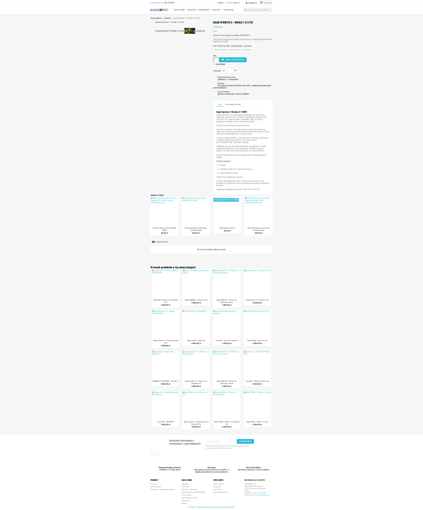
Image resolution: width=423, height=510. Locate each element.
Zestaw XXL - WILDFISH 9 (165, 421)
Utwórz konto (217, 489)
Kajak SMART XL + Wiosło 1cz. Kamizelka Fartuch (227, 382)
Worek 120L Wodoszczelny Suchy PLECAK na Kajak (259, 229)
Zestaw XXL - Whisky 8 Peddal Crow (257, 381)
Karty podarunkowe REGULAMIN (193, 492)
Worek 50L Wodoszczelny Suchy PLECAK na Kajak (196, 229)
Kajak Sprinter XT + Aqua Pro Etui (257, 300)
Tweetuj (229, 70)
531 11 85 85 (169, 3)
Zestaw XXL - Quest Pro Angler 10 (226, 340)
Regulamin (179, 10)
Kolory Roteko (187, 495)
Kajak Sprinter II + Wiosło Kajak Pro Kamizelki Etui (196, 422)
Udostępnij (224, 70)
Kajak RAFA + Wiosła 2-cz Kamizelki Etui (165, 301)
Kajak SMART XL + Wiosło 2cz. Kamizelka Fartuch (227, 301)
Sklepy (184, 503)
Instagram (157, 453)
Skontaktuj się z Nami (189, 498)
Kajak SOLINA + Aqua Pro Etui (257, 340)
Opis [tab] (220, 104)
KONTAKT (216, 10)
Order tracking (218, 484)
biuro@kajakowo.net (262, 495)
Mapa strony (186, 500)
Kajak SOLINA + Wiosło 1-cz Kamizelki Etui (227, 422)
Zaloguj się (217, 487)
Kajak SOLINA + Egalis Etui (196, 340)
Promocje (153, 484)
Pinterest (235, 70)
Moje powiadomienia (220, 492)
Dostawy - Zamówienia (198, 10)
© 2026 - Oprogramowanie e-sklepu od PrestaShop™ (211, 507)
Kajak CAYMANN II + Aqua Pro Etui (196, 300)
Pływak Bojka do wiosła (227, 228)
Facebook (153, 453)
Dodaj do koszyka (232, 59)
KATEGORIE (228, 10)
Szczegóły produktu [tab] (233, 104)
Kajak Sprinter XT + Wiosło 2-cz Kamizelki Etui (196, 382)
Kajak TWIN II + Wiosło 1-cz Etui (257, 421)
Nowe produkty (155, 487)
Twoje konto (218, 480)
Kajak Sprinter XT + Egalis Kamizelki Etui (165, 341)
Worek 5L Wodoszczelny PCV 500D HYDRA (164, 229)
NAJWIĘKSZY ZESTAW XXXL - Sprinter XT (165, 381)
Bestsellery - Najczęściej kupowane (162, 489)
